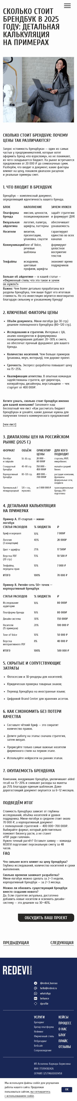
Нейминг (38, 1031)
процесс (64, 1023)
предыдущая (16, 942)
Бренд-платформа (44, 1027)
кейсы (63, 1017)
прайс (63, 1041)
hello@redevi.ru (48, 988)
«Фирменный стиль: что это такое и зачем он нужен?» (31, 282)
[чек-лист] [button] (9, 424)
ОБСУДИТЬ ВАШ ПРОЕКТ (46, 917)
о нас (62, 1029)
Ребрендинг (40, 1041)
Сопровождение (43, 1050)
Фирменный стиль (44, 1036)
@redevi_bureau (48, 983)
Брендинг (39, 1022)
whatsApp (45, 993)
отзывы (64, 1047)
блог (62, 1035)
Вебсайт (38, 1045)
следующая (62, 942)
